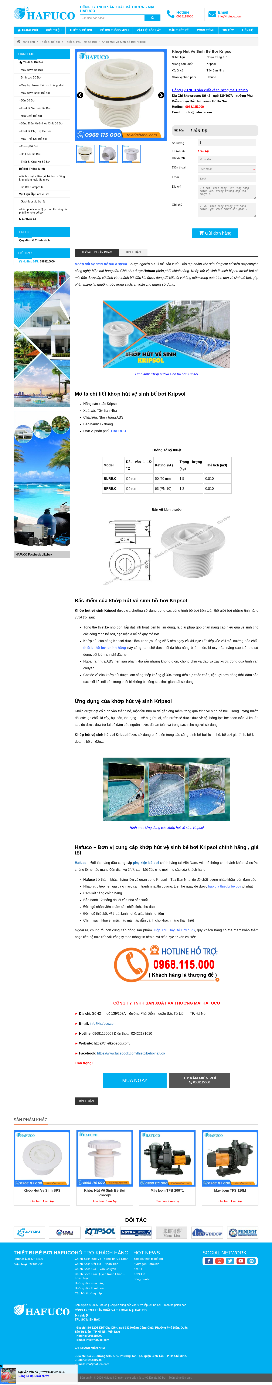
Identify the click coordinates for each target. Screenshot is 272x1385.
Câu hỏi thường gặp (88, 1293)
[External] (166, 965)
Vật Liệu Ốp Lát (149, 30)
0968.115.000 (194, 106)
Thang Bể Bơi (29, 146)
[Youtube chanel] (241, 1261)
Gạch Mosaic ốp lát (33, 201)
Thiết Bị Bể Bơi (81, 30)
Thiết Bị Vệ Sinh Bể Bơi (36, 108)
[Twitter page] (230, 1261)
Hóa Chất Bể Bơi (31, 115)
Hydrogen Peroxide (146, 1263)
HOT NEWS (146, 1252)
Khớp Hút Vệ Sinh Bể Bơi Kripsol (124, 41)
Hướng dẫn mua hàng (90, 1283)
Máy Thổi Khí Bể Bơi (34, 138)
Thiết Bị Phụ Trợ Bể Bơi (81, 41)
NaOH (137, 1269)
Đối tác (136, 1220)
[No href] (42, 339)
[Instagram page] (219, 1261)
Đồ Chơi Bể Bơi (31, 154)
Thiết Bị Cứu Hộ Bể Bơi (35, 161)
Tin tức (228, 30)
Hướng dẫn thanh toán (90, 1288)
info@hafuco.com (230, 16)
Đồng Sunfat (141, 1279)
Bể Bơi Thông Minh (114, 30)
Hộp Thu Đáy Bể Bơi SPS (174, 930)
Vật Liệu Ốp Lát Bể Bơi (34, 194)
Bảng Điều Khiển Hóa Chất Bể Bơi (42, 123)
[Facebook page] (209, 1261)
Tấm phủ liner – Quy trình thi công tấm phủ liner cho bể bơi (43, 211)
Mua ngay (134, 1080)
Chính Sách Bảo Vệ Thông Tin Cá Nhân (101, 1258)
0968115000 (184, 16)
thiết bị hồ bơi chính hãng (104, 648)
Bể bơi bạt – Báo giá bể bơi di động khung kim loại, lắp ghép (42, 178)
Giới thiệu (53, 30)
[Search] (152, 17)
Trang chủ (29, 30)
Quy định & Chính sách (34, 240)
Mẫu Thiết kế (179, 30)
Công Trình (205, 30)
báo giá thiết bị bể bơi (224, 886)
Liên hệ (247, 30)
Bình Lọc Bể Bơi (31, 77)
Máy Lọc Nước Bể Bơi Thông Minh (42, 85)
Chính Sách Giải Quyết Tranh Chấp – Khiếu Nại (100, 1276)
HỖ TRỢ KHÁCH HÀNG (101, 1252)
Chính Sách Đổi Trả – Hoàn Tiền (96, 1263)
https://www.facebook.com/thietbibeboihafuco (131, 1053)
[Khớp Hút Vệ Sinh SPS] (42, 1167)
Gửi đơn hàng (217, 233)
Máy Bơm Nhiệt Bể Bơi (35, 92)
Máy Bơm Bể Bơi (32, 69)
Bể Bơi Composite (32, 187)
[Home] (44, 12)
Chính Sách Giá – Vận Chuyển (95, 1269)
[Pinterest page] (251, 1261)
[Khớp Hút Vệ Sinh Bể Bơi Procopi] (104, 1167)
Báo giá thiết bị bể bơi (148, 1258)
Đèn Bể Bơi (28, 100)
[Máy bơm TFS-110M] (230, 1167)
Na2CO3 (139, 1274)
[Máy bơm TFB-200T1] (167, 1167)
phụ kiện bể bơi (146, 863)
